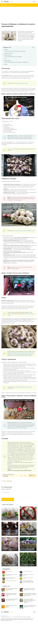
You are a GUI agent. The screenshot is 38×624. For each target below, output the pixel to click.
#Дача (9, 5)
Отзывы (5, 64)
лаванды (22, 355)
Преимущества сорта (8, 53)
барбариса (9, 354)
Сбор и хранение (7, 60)
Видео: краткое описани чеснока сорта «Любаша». (15, 51)
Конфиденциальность (4, 615)
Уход (5, 58)
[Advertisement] (19, 14)
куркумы (21, 352)
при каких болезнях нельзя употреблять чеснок (25, 230)
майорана (31, 354)
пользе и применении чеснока (21, 83)
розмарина (22, 354)
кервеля (30, 355)
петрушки (18, 354)
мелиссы (12, 355)
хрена (19, 355)
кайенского (16, 352)
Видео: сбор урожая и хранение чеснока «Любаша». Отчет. (17, 62)
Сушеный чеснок (10, 149)
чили (12, 352)
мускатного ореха (27, 352)
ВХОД (34, 1)
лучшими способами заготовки (20, 387)
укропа (13, 354)
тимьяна (15, 355)
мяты (8, 355)
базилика (27, 354)
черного (9, 352)
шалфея (26, 355)
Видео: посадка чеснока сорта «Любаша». (13, 56)
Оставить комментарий (7, 499)
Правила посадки (7, 55)
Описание (6, 49)
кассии (32, 352)
